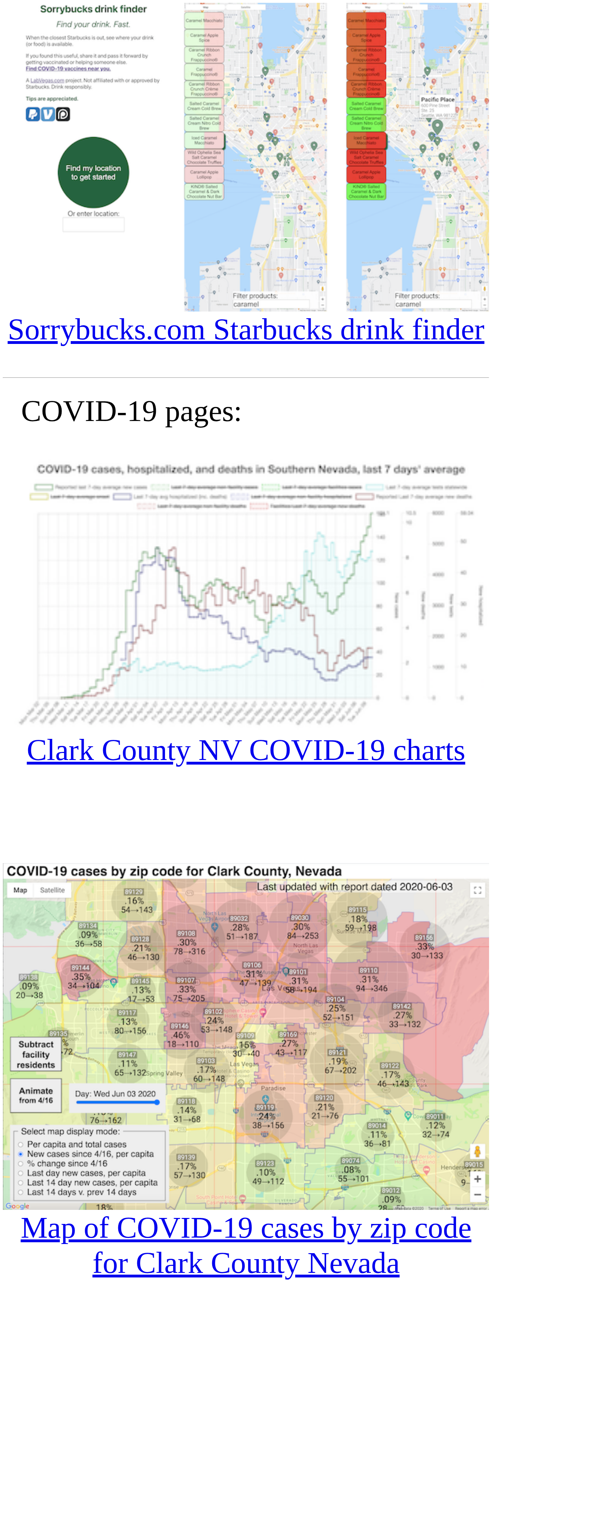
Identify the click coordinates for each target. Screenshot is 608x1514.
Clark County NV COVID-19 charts (246, 750)
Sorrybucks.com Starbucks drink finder (246, 329)
